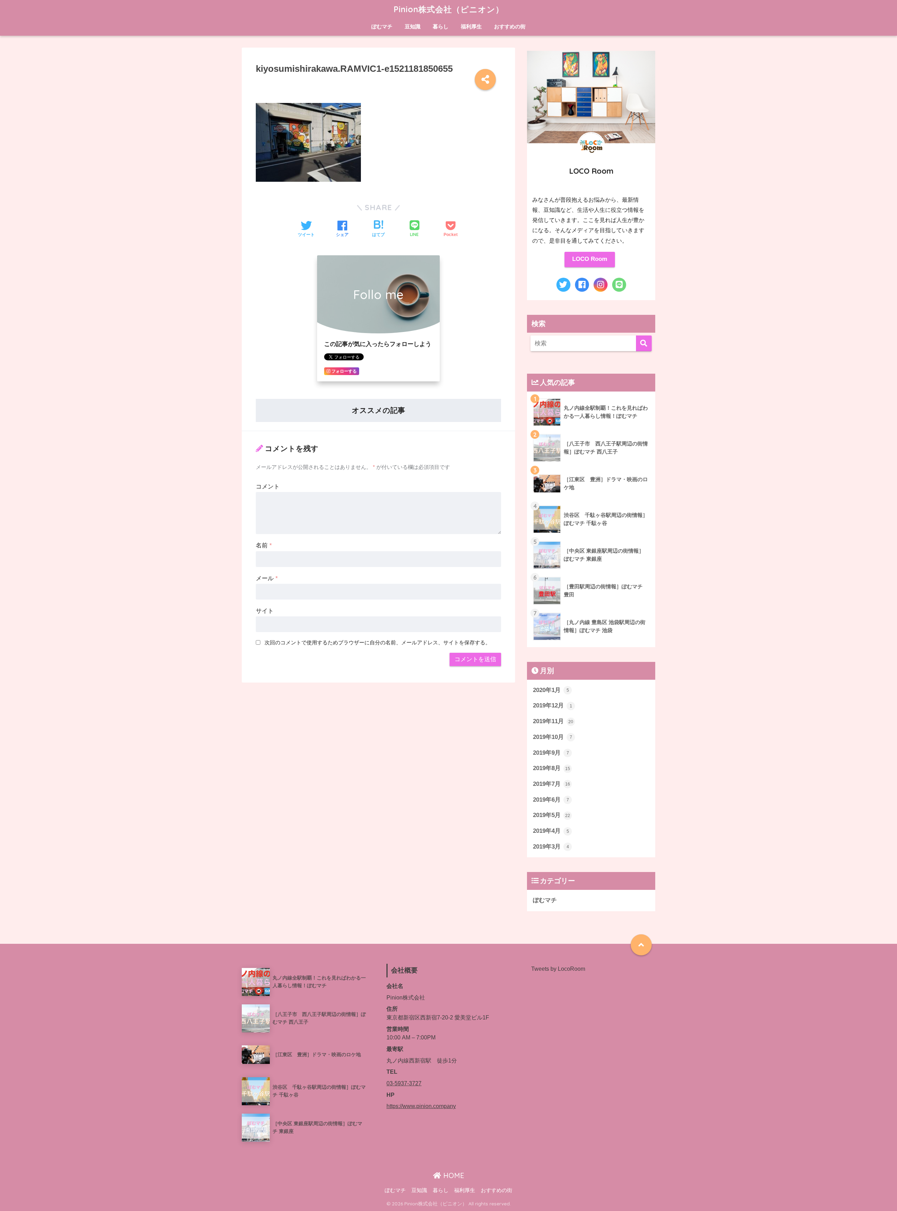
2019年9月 (551, 752)
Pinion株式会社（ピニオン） (448, 9)
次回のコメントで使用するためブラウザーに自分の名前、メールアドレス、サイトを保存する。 (378, 642)
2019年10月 (552, 737)
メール (267, 578)
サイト (265, 611)
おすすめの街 (510, 26)
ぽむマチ (381, 26)
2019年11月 (553, 721)
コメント (268, 486)
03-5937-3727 (404, 1083)
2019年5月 (551, 815)
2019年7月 (551, 784)
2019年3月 (551, 846)
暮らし (440, 26)
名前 (264, 545)
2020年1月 (551, 690)
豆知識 (412, 26)
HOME (452, 1175)
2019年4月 (551, 831)
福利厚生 (471, 26)
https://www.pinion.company (421, 1106)
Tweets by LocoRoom (558, 969)
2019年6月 (551, 799)
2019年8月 (551, 768)
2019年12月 (552, 705)
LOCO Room (589, 259)
